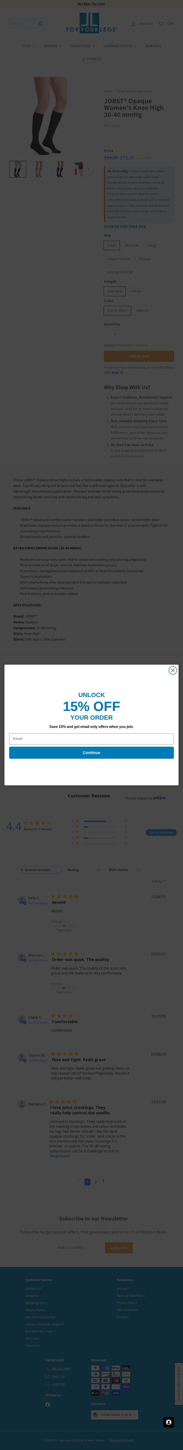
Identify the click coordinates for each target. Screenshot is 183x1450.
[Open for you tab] (168, 1422)
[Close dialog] (173, 670)
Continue (91, 752)
